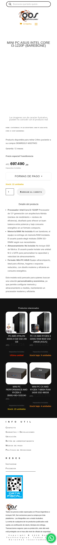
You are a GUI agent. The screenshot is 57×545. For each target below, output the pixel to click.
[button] (46, 56)
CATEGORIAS (15, 127)
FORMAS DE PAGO (28, 176)
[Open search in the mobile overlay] (28, 4)
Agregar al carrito (31, 192)
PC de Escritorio (27, 127)
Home (8, 127)
